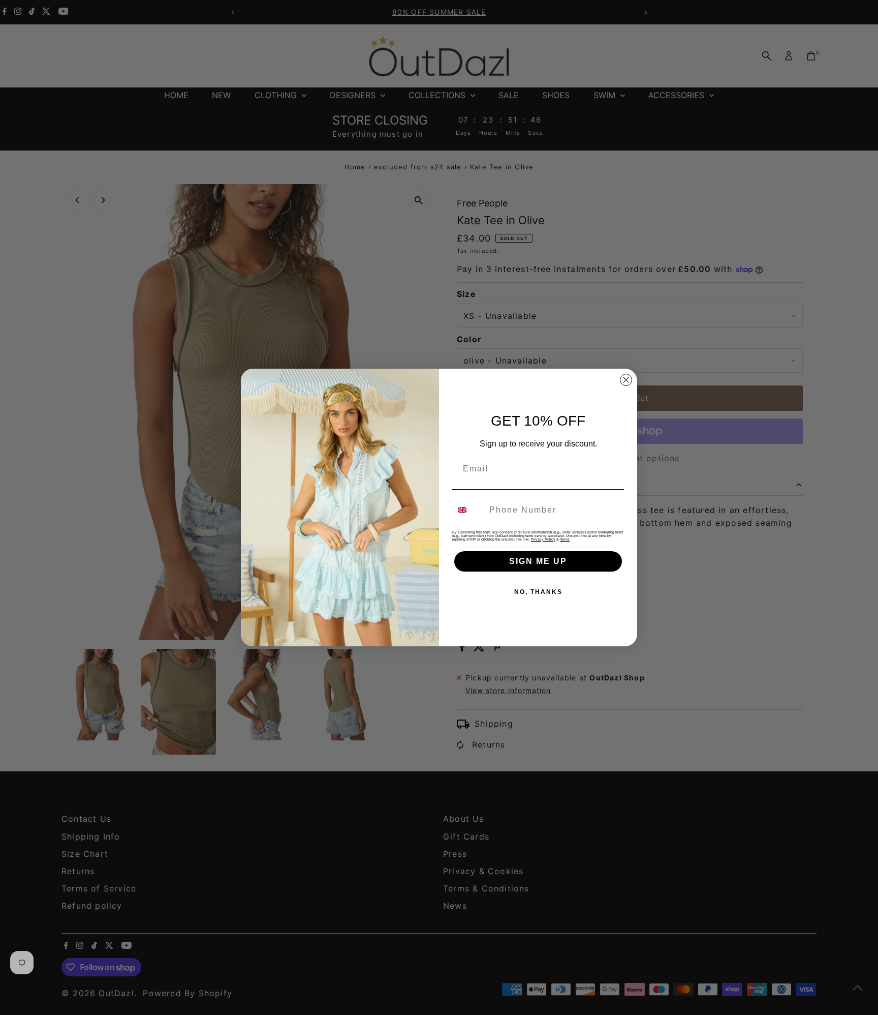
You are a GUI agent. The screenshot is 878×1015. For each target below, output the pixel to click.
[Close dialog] (626, 380)
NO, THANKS (538, 591)
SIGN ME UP (538, 561)
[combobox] (468, 510)
